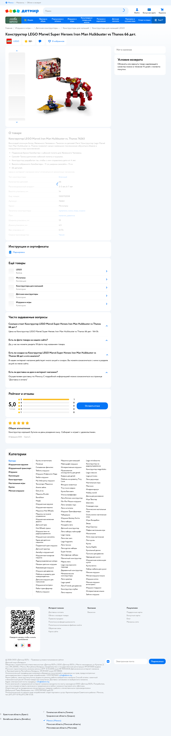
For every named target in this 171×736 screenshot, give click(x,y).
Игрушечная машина (44, 507)
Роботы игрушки (42, 592)
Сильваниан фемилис (44, 467)
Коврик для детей (68, 476)
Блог (129, 619)
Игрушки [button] (13, 472)
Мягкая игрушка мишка (95, 576)
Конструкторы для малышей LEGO (108, 28)
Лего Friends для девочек (71, 586)
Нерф (38, 501)
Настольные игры (93, 483)
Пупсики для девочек (95, 554)
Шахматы (90, 503)
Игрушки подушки (93, 588)
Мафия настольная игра (95, 530)
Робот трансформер (44, 588)
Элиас (88, 523)
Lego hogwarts (67, 542)
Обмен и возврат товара (58, 615)
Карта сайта (53, 631)
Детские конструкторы (47, 28)
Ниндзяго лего (67, 525)
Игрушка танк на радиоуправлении (43, 532)
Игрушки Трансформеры (71, 511)
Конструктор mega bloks (96, 469)
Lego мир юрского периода (68, 566)
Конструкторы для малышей (76, 28)
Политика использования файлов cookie (65, 625)
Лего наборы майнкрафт (71, 532)
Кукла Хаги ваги (67, 491)
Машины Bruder (42, 494)
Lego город (65, 535)
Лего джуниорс (92, 479)
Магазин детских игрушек (46, 564)
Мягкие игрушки (93, 572)
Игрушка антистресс (44, 585)
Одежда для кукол (93, 557)
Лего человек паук (68, 505)
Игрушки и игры (23, 28)
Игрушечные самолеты (45, 537)
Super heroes (66, 552)
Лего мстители (67, 508)
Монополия (91, 534)
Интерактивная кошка (95, 591)
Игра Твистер (91, 499)
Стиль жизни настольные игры (96, 516)
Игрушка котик (92, 579)
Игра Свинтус (91, 527)
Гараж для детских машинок (43, 541)
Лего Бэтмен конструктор (72, 498)
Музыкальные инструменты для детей (70, 471)
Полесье (39, 464)
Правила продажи (55, 619)
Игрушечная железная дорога (45, 520)
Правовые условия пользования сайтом (47, 660)
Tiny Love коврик (68, 488)
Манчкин (90, 486)
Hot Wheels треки (43, 528)
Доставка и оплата (55, 612)
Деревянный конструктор (71, 570)
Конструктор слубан (69, 589)
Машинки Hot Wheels (45, 511)
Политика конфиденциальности (61, 622)
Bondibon (40, 497)
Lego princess (91, 476)
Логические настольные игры (96, 510)
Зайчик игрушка (92, 594)
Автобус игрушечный (45, 552)
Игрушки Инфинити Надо (46, 474)
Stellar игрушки (42, 477)
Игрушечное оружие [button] (18, 464)
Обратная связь (54, 628)
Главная (8, 28)
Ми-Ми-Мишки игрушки (71, 501)
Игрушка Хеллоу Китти (70, 518)
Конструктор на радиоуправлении (93, 465)
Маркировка (19, 252)
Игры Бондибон (92, 520)
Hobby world (91, 493)
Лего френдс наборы (69, 555)
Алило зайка (41, 487)
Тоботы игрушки (42, 471)
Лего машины (66, 592)
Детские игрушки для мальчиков (44, 581)
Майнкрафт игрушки (69, 464)
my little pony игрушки (45, 481)
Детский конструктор (70, 528)
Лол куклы (90, 540)
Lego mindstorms (93, 461)
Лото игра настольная (95, 537)
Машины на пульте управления (43, 515)
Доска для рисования (94, 496)
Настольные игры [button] (17, 483)
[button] (159, 20)
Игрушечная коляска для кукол (96, 561)
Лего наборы (66, 521)
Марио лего (66, 562)
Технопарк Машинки (44, 484)
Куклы (88, 544)
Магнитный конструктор (71, 558)
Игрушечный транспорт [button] (20, 468)
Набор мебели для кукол (96, 569)
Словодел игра (92, 506)
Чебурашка (65, 515)
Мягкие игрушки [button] (16, 490)
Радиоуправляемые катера (46, 561)
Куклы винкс (91, 566)
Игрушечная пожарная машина (45, 556)
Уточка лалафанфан (69, 495)
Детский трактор (43, 549)
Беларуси (22, 662)
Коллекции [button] (14, 475)
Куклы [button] (12, 487)
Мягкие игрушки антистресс (93, 583)
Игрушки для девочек (44, 571)
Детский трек (41, 525)
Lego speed (65, 582)
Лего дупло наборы (69, 548)
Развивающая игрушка (45, 568)
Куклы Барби (91, 547)
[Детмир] (22, 11)
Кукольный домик (93, 550)
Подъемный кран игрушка (46, 546)
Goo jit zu (40, 491)
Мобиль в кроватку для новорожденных (45, 575)
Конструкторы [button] (15, 479)
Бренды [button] (12, 460)
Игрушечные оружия (44, 504)
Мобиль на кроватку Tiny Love (71, 480)
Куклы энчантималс (44, 461)
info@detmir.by (65, 675)
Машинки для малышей (70, 461)
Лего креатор (66, 579)
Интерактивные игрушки (71, 467)
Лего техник (66, 545)
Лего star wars (66, 538)
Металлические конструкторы (67, 575)
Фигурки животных (69, 485)
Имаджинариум (92, 489)
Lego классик (91, 473)
